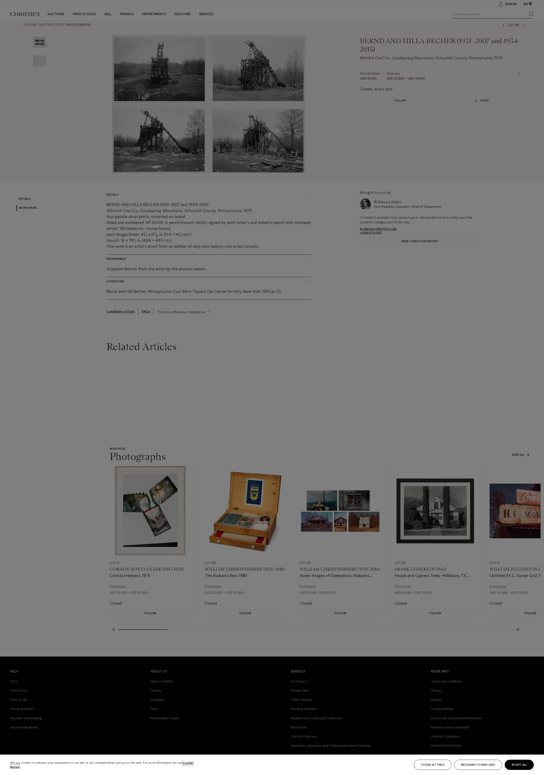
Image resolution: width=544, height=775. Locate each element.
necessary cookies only (478, 764)
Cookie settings (433, 764)
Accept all (519, 764)
